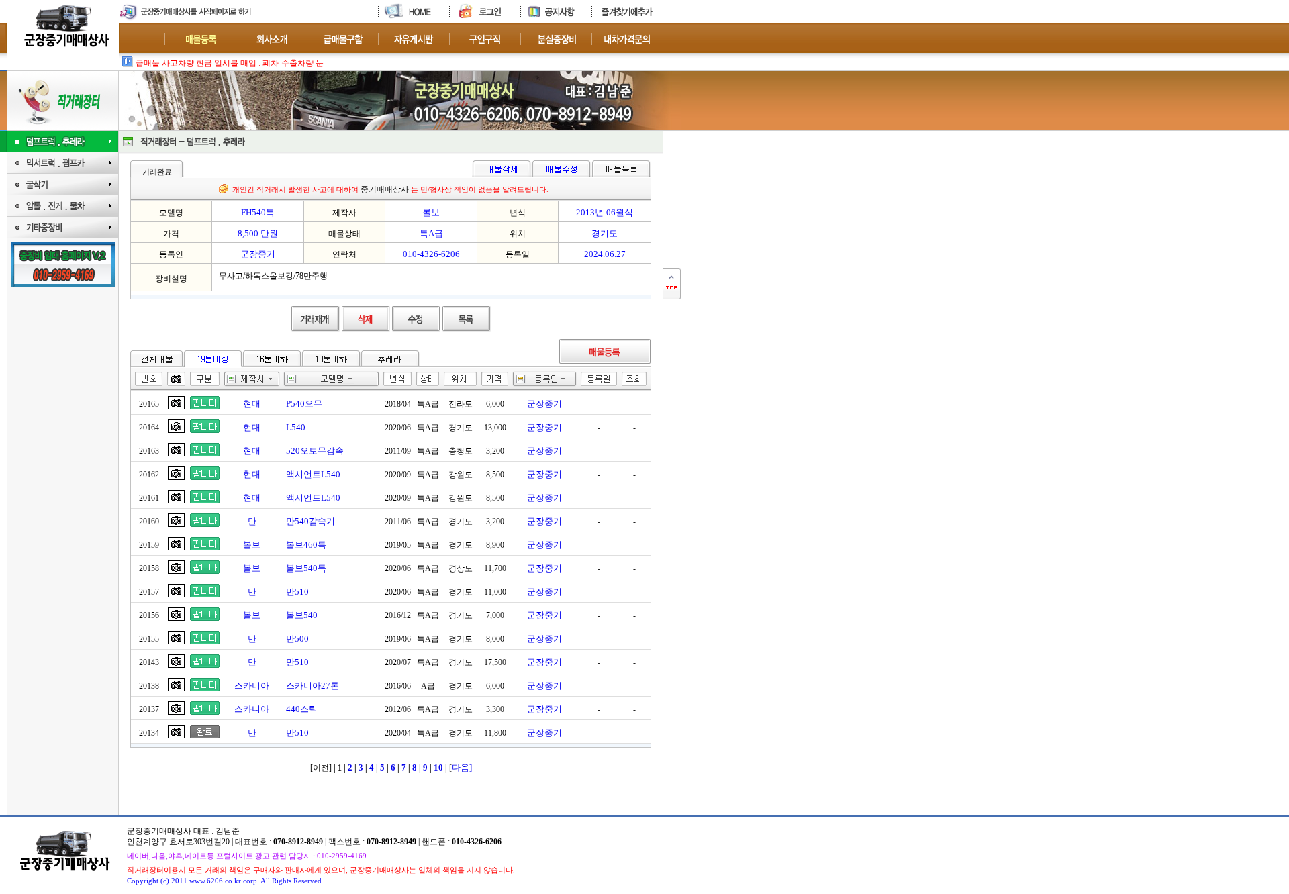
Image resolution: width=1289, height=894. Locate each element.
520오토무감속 (315, 451)
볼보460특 (306, 545)
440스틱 (302, 709)
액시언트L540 (313, 474)
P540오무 (304, 404)
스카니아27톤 (312, 686)
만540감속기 (310, 521)
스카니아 (251, 686)
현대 (251, 404)
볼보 (251, 545)
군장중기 (544, 404)
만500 (297, 639)
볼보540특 (306, 568)
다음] (462, 767)
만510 (297, 592)
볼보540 (302, 615)
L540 (295, 427)
